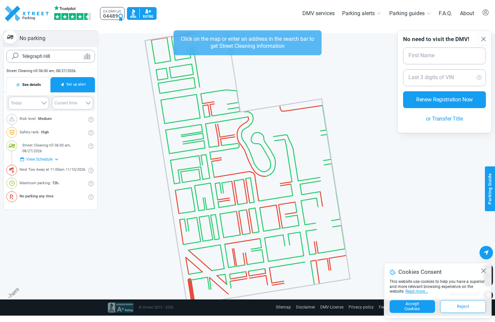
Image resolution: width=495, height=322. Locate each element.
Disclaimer (310, 307)
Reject (463, 306)
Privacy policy (362, 307)
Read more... (416, 292)
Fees (383, 307)
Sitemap (289, 307)
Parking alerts (361, 13)
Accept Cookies (412, 306)
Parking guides (408, 13)
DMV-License (335, 307)
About (467, 13)
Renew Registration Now (444, 92)
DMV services (323, 13)
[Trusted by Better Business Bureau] (141, 13)
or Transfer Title (445, 112)
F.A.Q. (446, 13)
